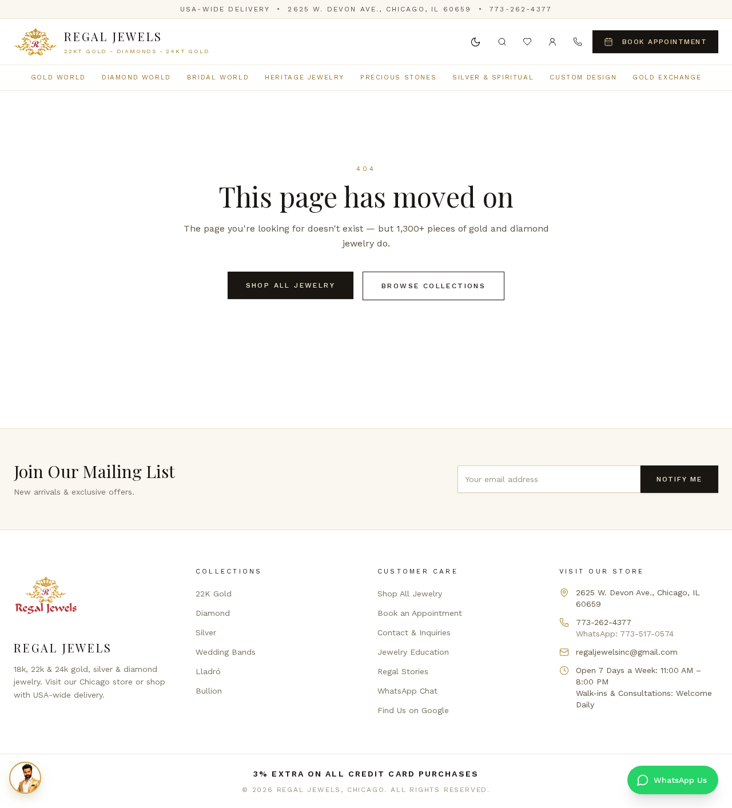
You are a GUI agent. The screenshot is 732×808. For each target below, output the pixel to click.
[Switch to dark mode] (475, 41)
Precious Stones (398, 77)
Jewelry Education (413, 651)
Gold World (58, 77)
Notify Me (679, 479)
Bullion (209, 690)
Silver (206, 632)
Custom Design (583, 77)
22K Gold (214, 593)
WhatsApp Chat (407, 690)
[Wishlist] (527, 41)
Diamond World (136, 77)
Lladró (208, 671)
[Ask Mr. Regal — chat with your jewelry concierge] (25, 778)
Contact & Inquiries (414, 632)
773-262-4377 (521, 9)
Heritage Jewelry (304, 77)
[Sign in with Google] (552, 41)
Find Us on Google (413, 710)
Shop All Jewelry (290, 285)
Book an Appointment (419, 613)
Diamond (213, 613)
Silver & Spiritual (493, 77)
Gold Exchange (666, 77)
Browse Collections (433, 286)
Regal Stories (402, 671)
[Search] (502, 41)
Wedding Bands (226, 651)
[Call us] (577, 41)
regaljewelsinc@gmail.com (627, 651)
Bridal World (218, 77)
